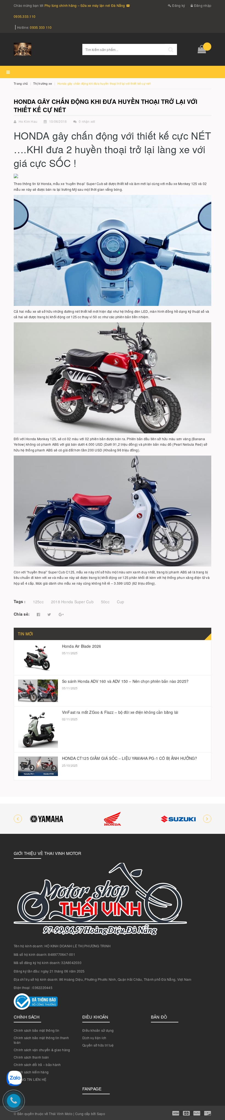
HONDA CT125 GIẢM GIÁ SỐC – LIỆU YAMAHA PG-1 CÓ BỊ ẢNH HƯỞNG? (129, 758)
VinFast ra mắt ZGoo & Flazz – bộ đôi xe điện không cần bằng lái (120, 712)
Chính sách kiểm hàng (31, 1072)
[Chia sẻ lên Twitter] (49, 614)
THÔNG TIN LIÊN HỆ (30, 1079)
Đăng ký (178, 5)
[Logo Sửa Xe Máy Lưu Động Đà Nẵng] (44, 49)
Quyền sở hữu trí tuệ (98, 1045)
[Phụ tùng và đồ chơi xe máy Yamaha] (47, 819)
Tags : (20, 601)
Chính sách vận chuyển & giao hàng (42, 1049)
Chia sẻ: (22, 614)
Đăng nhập (202, 5)
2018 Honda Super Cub (72, 601)
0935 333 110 (41, 27)
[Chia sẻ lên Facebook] (38, 614)
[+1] (61, 614)
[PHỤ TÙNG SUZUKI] (178, 819)
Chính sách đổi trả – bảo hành (37, 1064)
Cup (120, 601)
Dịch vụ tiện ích (94, 1037)
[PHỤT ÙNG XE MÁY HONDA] (112, 819)
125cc (38, 601)
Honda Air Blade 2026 (81, 646)
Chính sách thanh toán (31, 1057)
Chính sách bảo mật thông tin (36, 1030)
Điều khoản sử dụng (98, 1030)
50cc (105, 601)
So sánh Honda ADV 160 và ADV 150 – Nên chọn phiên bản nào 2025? (125, 681)
